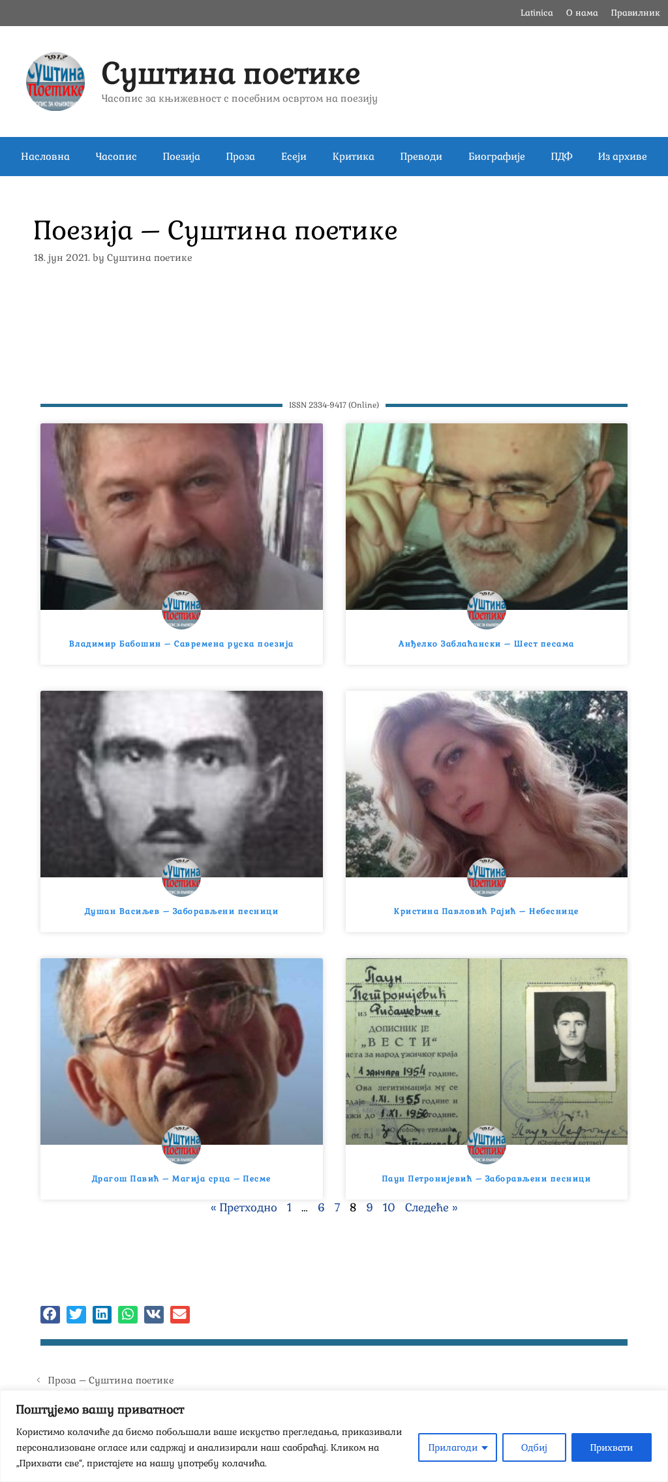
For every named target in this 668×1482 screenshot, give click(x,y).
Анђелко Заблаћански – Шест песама (487, 644)
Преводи (421, 156)
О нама (582, 12)
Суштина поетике (231, 73)
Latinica (537, 12)
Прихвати (611, 1447)
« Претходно (244, 1207)
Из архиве (622, 156)
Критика (353, 156)
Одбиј (534, 1447)
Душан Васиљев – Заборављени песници (182, 911)
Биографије (496, 156)
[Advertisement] (334, 323)
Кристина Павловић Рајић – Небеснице (486, 911)
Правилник (635, 12)
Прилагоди (453, 1447)
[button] (50, 1314)
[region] (334, 1436)
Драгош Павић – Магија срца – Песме (181, 1178)
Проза (240, 156)
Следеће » (431, 1207)
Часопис (116, 156)
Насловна (45, 156)
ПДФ (561, 156)
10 (389, 1207)
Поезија (181, 156)
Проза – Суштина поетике (111, 1380)
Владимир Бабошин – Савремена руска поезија (181, 644)
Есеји (294, 156)
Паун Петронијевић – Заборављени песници (487, 1178)
